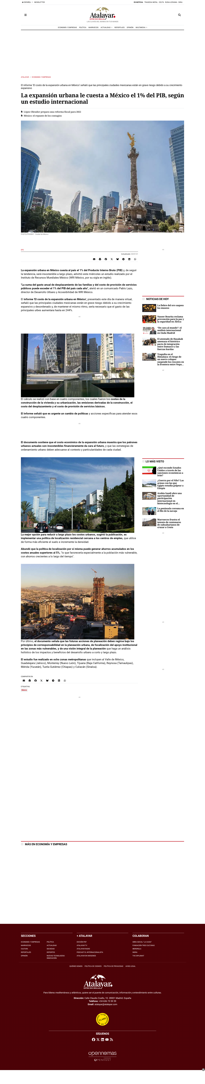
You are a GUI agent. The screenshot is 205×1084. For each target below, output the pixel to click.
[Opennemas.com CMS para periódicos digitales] (102, 1056)
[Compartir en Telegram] (123, 259)
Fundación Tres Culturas (143, 945)
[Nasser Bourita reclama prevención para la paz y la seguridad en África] (149, 319)
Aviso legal (131, 966)
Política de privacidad (113, 966)
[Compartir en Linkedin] (129, 259)
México (24, 690)
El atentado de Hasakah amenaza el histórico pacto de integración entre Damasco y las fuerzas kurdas (170, 344)
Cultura (24, 949)
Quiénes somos (75, 966)
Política (50, 942)
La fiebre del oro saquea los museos (170, 306)
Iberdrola (136, 949)
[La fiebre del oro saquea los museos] (149, 308)
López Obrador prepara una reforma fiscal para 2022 (52, 112)
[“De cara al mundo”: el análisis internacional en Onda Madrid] (149, 330)
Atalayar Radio (83, 949)
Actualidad (52, 945)
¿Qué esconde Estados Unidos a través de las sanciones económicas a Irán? (170, 471)
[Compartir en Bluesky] (117, 259)
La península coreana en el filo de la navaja (170, 509)
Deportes (51, 952)
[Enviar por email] (94, 259)
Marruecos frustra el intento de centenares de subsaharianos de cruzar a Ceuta (169, 523)
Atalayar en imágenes (86, 956)
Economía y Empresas (41, 77)
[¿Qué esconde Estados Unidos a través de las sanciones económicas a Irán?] (149, 470)
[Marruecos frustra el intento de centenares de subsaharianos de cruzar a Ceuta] (149, 522)
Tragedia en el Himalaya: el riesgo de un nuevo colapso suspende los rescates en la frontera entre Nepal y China (170, 359)
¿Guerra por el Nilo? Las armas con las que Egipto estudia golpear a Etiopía (170, 484)
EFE (22, 250)
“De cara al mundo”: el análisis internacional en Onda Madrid (169, 330)
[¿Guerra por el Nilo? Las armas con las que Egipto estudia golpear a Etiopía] (149, 483)
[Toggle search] (179, 15)
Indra (134, 952)
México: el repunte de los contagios (43, 115)
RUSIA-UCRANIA (171, 2)
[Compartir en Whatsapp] (135, 259)
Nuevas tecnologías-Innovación (56, 957)
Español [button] (27, 2)
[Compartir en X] (112, 259)
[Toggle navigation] (25, 15)
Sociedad (51, 949)
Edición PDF (82, 942)
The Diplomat (138, 956)
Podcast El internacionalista (90, 952)
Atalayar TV (82, 945)
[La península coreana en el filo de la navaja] (149, 511)
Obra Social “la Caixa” (142, 942)
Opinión (24, 956)
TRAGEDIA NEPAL (151, 2)
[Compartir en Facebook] (106, 259)
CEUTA (161, 2)
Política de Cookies (93, 966)
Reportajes (26, 952)
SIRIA (180, 2)
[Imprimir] (100, 259)
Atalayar (25, 77)
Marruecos (26, 945)
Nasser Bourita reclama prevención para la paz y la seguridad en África (170, 319)
